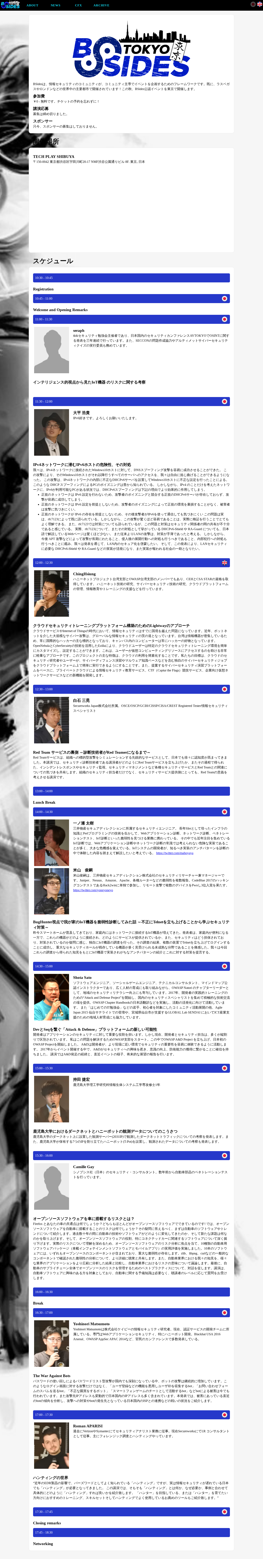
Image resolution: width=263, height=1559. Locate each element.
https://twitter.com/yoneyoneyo (93, 890)
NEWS (55, 5)
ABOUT (32, 5)
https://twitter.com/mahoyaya (174, 853)
